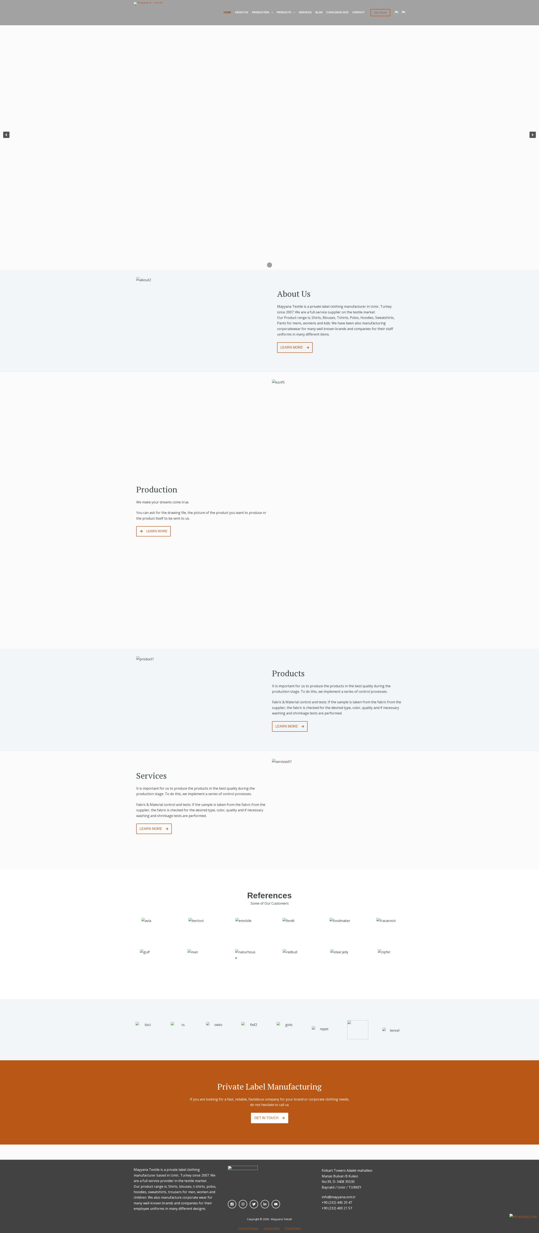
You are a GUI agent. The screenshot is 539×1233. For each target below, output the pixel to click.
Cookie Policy (272, 1228)
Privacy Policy (293, 1228)
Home (227, 12)
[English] (396, 13)
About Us (241, 12)
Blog (319, 12)
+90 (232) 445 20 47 (337, 1202)
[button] (6, 135)
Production (260, 12)
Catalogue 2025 (337, 12)
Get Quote (380, 12)
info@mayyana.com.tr (339, 1197)
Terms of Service (248, 1228)
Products (284, 12)
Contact (358, 12)
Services (305, 12)
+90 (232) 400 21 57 (337, 1208)
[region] (269, 135)
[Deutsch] (403, 13)
